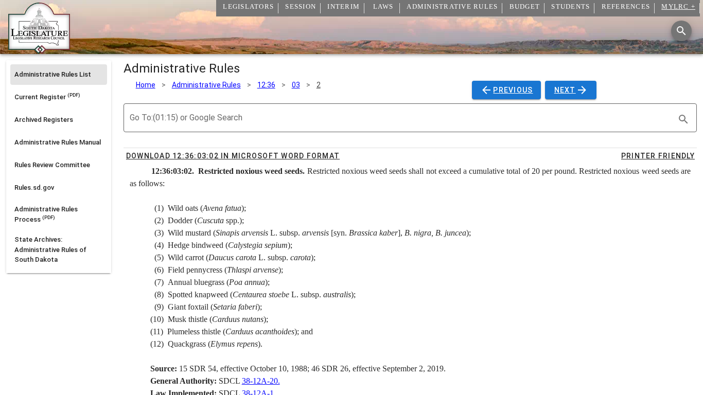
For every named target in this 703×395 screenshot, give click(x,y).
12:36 (266, 85)
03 (296, 85)
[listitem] (58, 74)
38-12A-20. (261, 380)
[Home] (39, 50)
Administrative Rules (206, 85)
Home (145, 85)
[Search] (681, 31)
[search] (683, 119)
